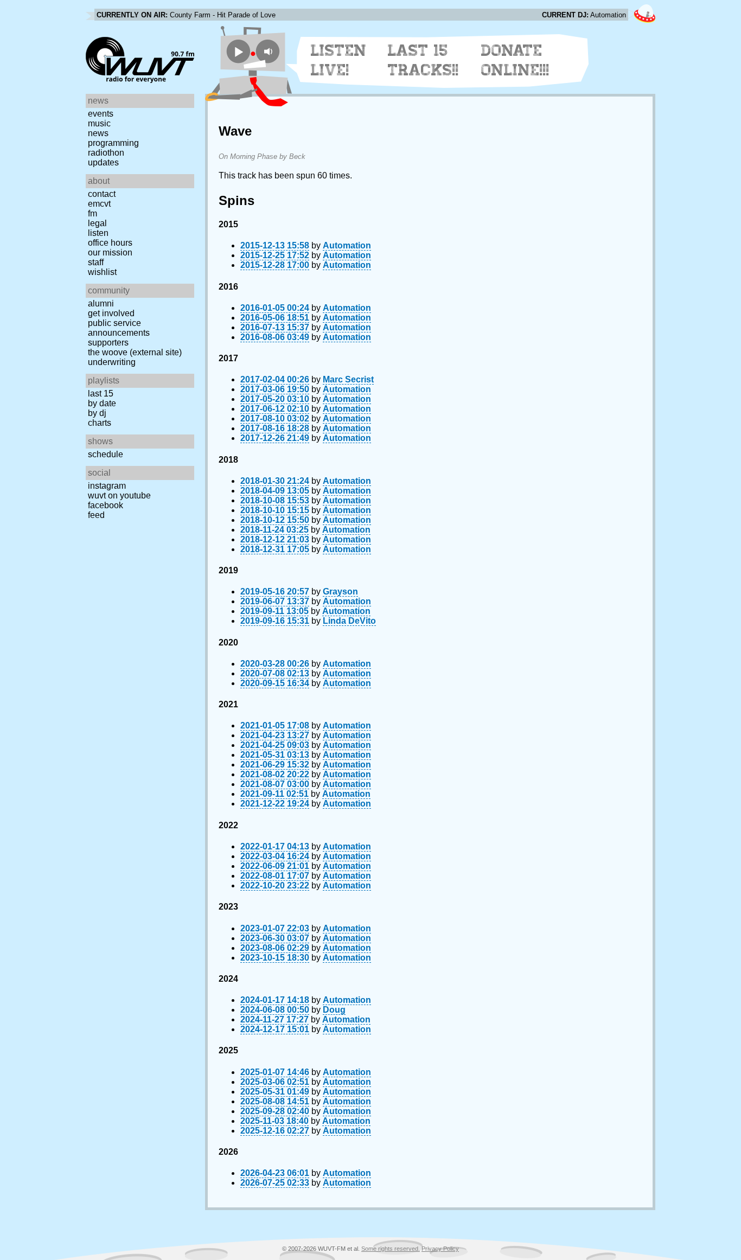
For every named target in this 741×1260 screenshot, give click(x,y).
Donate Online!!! (515, 60)
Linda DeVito (349, 620)
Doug (334, 1009)
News (98, 133)
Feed (96, 515)
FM (92, 213)
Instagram (107, 485)
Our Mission (110, 252)
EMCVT (99, 203)
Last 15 (100, 393)
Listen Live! (339, 60)
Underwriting (112, 362)
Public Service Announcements (119, 327)
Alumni (101, 303)
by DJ (97, 413)
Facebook (105, 505)
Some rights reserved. (390, 1248)
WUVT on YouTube (119, 495)
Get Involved (111, 313)
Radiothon (106, 152)
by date (102, 403)
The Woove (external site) (135, 352)
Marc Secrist (348, 379)
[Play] (238, 51)
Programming (113, 143)
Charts (99, 422)
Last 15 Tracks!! (423, 60)
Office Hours (110, 242)
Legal (97, 223)
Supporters (108, 342)
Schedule (105, 454)
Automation (347, 245)
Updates (103, 162)
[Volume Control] (269, 51)
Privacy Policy (440, 1248)
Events (100, 113)
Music (99, 123)
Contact (102, 194)
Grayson (340, 591)
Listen (98, 233)
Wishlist (102, 272)
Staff (96, 262)
